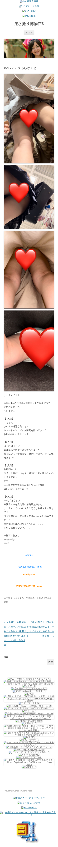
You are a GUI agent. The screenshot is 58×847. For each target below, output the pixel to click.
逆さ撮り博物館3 (29, 23)
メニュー (29, 32)
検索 (6, 657)
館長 (6, 601)
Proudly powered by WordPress (18, 790)
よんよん (19, 597)
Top (54, 842)
